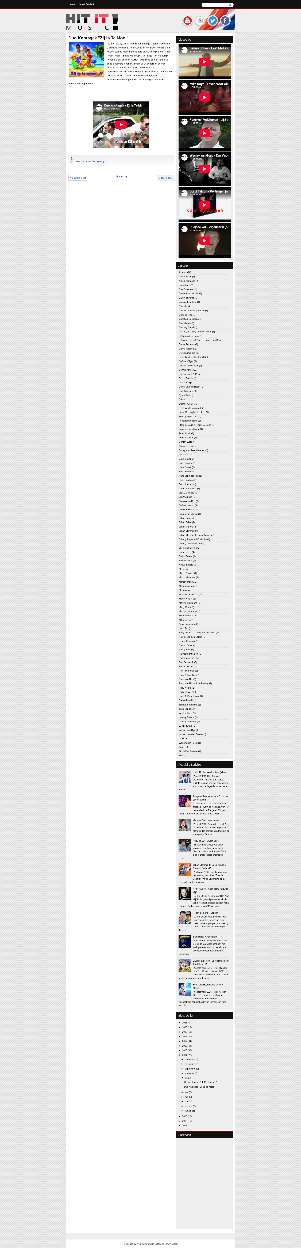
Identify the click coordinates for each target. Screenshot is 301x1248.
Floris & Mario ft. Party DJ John (195, 425)
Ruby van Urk (186, 679)
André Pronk (185, 276)
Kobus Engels (186, 564)
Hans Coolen (185, 463)
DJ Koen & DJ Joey (189, 336)
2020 (185, 1027)
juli (186, 1078)
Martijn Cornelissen (188, 594)
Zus (181, 755)
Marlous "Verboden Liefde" (206, 820)
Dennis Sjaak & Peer (189, 374)
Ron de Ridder (186, 666)
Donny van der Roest (189, 386)
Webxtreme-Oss (144, 1244)
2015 (185, 1050)
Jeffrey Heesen (186, 505)
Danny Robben (186, 348)
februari (189, 1106)
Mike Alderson (186, 615)
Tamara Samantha (188, 704)
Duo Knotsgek (99, 161)
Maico (182, 569)
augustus (190, 1073)
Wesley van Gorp (187, 721)
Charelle (183, 306)
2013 (185, 1116)
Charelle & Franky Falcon (191, 310)
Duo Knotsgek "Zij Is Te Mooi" (199, 1087)
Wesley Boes (185, 713)
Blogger (175, 1244)
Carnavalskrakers (187, 302)
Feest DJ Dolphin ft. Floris (192, 412)
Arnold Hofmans (187, 281)
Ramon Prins (185, 645)
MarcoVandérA (186, 582)
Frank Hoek (185, 433)
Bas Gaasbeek (186, 289)
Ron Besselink (186, 662)
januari (188, 1110)
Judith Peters (185, 556)
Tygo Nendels (186, 709)
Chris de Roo (185, 314)
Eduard (182, 399)
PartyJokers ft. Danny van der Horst (197, 632)
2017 (185, 1041)
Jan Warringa (185, 497)
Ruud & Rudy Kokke (189, 696)
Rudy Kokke (185, 687)
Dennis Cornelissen (188, 365)
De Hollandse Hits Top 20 (191, 357)
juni (187, 1092)
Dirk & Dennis (186, 378)
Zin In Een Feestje (188, 751)
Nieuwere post (78, 177)
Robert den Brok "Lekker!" (206, 913)
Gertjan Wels (185, 442)
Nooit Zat (183, 628)
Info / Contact (86, 4)
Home (72, 4)
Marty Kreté (185, 607)
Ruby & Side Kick (188, 675)
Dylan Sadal (185, 395)
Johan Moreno (186, 526)
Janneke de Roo (187, 501)
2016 (185, 1046)
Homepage (122, 176)
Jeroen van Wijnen (188, 514)
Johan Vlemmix (187, 531)
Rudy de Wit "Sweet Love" (206, 841)
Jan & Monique (186, 492)
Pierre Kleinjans (187, 641)
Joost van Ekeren (188, 548)
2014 (185, 1055)
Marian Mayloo (186, 586)
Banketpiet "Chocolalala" (205, 936)
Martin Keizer (185, 598)
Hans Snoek (185, 467)
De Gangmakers (187, 353)
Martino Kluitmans (188, 603)
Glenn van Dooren (188, 446)
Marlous (183, 590)
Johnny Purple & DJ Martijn (193, 539)
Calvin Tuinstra (186, 298)
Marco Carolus (186, 573)
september (190, 1068)
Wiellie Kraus (185, 725)
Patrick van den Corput (190, 637)
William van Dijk (187, 730)
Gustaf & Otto (186, 454)
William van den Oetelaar (191, 734)
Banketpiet (184, 285)
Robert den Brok (187, 658)
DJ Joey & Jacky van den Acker (195, 331)
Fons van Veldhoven (189, 429)
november (190, 1064)
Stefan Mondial (186, 700)
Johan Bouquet (186, 518)
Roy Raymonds (186, 670)
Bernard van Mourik (189, 293)
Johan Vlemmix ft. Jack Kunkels (195, 535)
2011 (185, 1125)
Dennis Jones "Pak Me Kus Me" (200, 1082)
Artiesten (86, 161)
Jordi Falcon (185, 552)
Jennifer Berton (186, 509)
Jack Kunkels (186, 484)
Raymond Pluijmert (188, 654)
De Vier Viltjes (186, 361)
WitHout (183, 738)
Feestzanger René (188, 420)
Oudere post (165, 177)
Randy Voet (185, 649)
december (190, 1059)
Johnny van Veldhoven (190, 543)
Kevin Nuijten (185, 560)
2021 (185, 1022)
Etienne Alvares (187, 404)
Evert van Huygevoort (190, 408)
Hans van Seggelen (189, 476)
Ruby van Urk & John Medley (194, 683)
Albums (183, 272)
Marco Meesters (187, 577)
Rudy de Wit (185, 692)
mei (187, 1097)
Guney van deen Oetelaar (192, 450)
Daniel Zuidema (187, 344)
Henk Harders (186, 480)
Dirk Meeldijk (185, 382)
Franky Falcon (186, 437)
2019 (185, 1032)
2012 (185, 1121)
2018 (185, 1036)
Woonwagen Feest (188, 743)
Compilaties (185, 323)
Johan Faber (185, 522)
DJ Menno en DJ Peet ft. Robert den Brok (200, 340)
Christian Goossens (189, 319)
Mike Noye (184, 620)
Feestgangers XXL (188, 416)
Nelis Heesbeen (187, 624)
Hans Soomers (186, 471)
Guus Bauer (185, 459)
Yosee (182, 747)
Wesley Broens (186, 717)
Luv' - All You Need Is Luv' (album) (210, 772)
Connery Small (186, 327)
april (187, 1101)
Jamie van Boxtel (187, 488)
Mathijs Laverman (188, 611)
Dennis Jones (186, 370)
